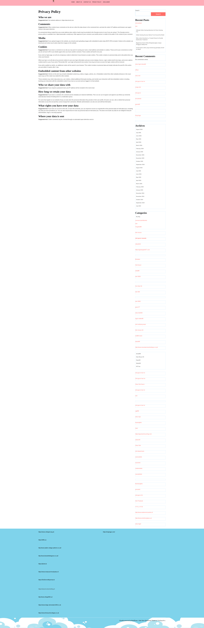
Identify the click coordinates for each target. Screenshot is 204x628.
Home (73, 2)
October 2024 (139, 199)
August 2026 (139, 129)
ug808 (137, 411)
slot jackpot (138, 23)
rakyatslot (138, 244)
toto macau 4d (139, 330)
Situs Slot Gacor (139, 384)
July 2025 (138, 171)
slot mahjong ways (140, 324)
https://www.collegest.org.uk (46, 532)
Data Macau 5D (140, 357)
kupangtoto (138, 422)
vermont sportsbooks (141, 220)
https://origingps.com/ (109, 532)
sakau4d (137, 439)
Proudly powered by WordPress (129, 620)
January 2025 (139, 190)
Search (137, 10)
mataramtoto (138, 468)
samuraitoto (138, 457)
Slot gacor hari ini (140, 378)
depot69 (137, 341)
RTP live (138, 366)
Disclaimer (106, 2)
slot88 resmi (138, 335)
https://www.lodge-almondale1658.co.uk (49, 605)
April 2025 (138, 180)
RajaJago (138, 115)
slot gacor (138, 93)
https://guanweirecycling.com (143, 434)
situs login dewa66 (140, 64)
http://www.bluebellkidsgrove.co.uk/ (48, 556)
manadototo (138, 474)
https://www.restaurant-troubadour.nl (48, 571)
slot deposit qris (139, 451)
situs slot (137, 75)
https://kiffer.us (42, 540)
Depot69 (138, 360)
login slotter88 (139, 318)
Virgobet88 (138, 226)
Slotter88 (138, 363)
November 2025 (140, 158)
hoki (136, 428)
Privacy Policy (96, 2)
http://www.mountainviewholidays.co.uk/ (146, 347)
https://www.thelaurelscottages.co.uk (48, 613)
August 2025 (139, 167)
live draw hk (138, 286)
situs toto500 (138, 313)
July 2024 (138, 206)
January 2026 (139, 151)
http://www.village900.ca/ (45, 597)
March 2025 (139, 183)
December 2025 (140, 155)
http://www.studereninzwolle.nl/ (144, 512)
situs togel (138, 524)
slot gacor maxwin (140, 238)
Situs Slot (138, 445)
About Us (79, 2)
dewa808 (138, 353)
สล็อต (136, 70)
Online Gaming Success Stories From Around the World (150, 35)
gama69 (137, 104)
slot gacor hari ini (140, 81)
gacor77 (137, 307)
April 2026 (138, 142)
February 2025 (140, 186)
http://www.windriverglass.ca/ (143, 518)
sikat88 (137, 270)
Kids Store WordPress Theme (147, 620)
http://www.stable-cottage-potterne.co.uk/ (49, 548)
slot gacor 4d (139, 495)
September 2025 (140, 164)
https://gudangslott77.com (142, 249)
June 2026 (138, 135)
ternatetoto (138, 98)
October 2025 (139, 161)
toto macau (138, 232)
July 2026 (138, 132)
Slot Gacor (138, 265)
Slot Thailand (139, 501)
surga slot (138, 87)
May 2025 (138, 177)
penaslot (137, 489)
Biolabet (137, 259)
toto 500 (137, 291)
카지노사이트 (139, 506)
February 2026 (140, 148)
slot (136, 26)
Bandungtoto (139, 483)
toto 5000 (138, 276)
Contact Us (87, 2)
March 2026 (139, 145)
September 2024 (140, 202)
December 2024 (140, 193)
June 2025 (138, 174)
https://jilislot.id (42, 563)
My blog (138, 216)
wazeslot (137, 462)
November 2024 (140, 196)
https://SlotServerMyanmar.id (46, 579)
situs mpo (138, 416)
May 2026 (138, 139)
